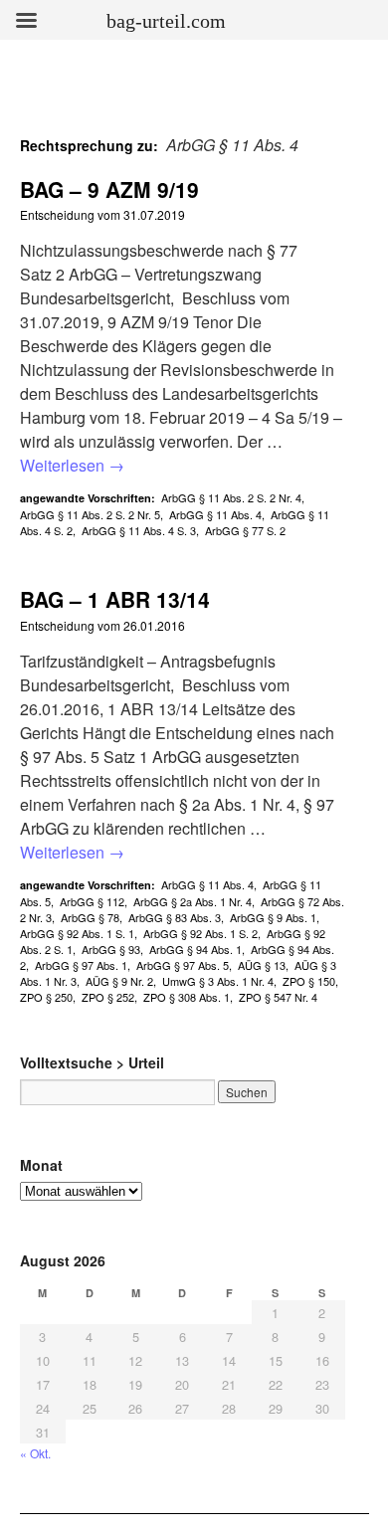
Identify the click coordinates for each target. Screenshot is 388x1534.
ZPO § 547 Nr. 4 (278, 997)
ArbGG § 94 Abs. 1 (195, 949)
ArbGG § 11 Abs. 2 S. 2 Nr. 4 (231, 497)
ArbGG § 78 (90, 917)
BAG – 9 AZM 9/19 (109, 189)
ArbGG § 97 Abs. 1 (81, 965)
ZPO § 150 (309, 981)
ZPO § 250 (46, 997)
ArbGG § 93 (111, 949)
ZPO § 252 (108, 997)
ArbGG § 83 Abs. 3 (174, 917)
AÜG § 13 (262, 965)
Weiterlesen (72, 465)
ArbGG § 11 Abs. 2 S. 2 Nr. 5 (90, 514)
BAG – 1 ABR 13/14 (115, 599)
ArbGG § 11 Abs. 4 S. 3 (139, 530)
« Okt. (35, 1452)
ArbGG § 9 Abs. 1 (273, 917)
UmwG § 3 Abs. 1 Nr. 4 (218, 981)
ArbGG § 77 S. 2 (245, 530)
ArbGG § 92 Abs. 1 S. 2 (200, 933)
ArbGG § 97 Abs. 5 (182, 965)
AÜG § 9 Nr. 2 (119, 981)
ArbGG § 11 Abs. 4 (215, 514)
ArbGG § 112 (92, 901)
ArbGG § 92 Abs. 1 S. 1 (77, 933)
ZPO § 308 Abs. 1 (186, 997)
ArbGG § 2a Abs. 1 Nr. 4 (192, 901)
